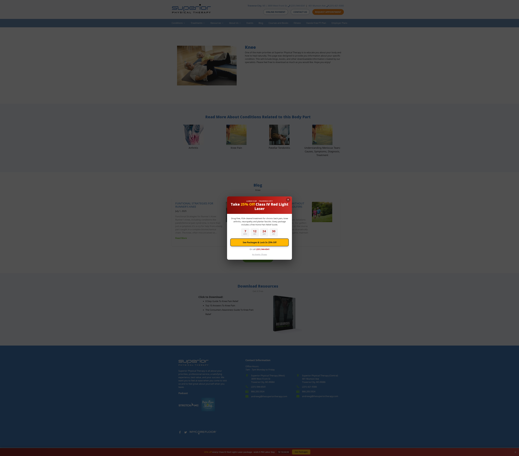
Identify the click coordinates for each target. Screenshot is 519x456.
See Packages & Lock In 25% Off (259, 242)
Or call (260, 249)
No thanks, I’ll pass (259, 254)
